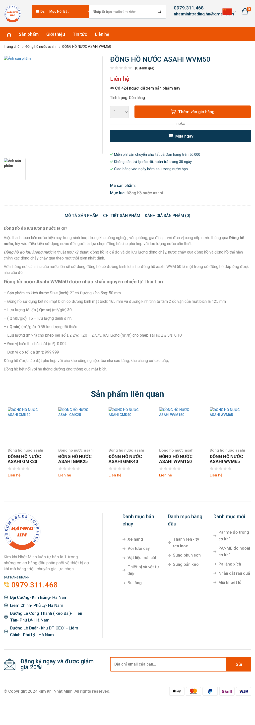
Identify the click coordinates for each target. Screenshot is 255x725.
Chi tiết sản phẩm (121, 215)
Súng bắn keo (186, 564)
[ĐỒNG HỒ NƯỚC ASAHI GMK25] (77, 412)
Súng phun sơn (187, 555)
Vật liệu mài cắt (142, 557)
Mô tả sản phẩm (82, 215)
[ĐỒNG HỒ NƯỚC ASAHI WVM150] (178, 412)
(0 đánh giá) (144, 68)
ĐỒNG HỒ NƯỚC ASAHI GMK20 (24, 459)
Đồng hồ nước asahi (145, 193)
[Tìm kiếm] (159, 11)
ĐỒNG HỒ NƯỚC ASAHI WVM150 (175, 459)
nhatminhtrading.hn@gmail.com (191, 13)
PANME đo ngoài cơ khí (234, 551)
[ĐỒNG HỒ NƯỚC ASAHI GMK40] (128, 412)
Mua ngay (183, 136)
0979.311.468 (189, 8)
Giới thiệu (55, 34)
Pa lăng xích (229, 564)
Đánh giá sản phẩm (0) (167, 215)
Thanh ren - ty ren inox (186, 542)
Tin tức (80, 34)
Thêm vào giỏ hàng (195, 111)
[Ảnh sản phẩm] (53, 105)
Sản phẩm (29, 34)
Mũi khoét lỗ (230, 582)
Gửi (239, 664)
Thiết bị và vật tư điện (143, 570)
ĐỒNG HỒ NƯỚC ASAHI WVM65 (226, 459)
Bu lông (135, 582)
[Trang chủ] (12, 13)
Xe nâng (135, 539)
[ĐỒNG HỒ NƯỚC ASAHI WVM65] (229, 412)
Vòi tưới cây (139, 548)
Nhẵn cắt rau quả (234, 573)
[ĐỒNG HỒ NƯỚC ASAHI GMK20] (27, 412)
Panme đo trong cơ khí (233, 535)
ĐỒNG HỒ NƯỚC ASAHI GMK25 (75, 459)
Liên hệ (102, 34)
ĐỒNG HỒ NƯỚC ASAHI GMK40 (125, 459)
